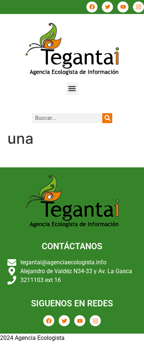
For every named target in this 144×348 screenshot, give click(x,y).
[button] (72, 89)
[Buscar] (107, 118)
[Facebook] (91, 7)
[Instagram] (138, 7)
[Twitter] (107, 7)
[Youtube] (122, 7)
